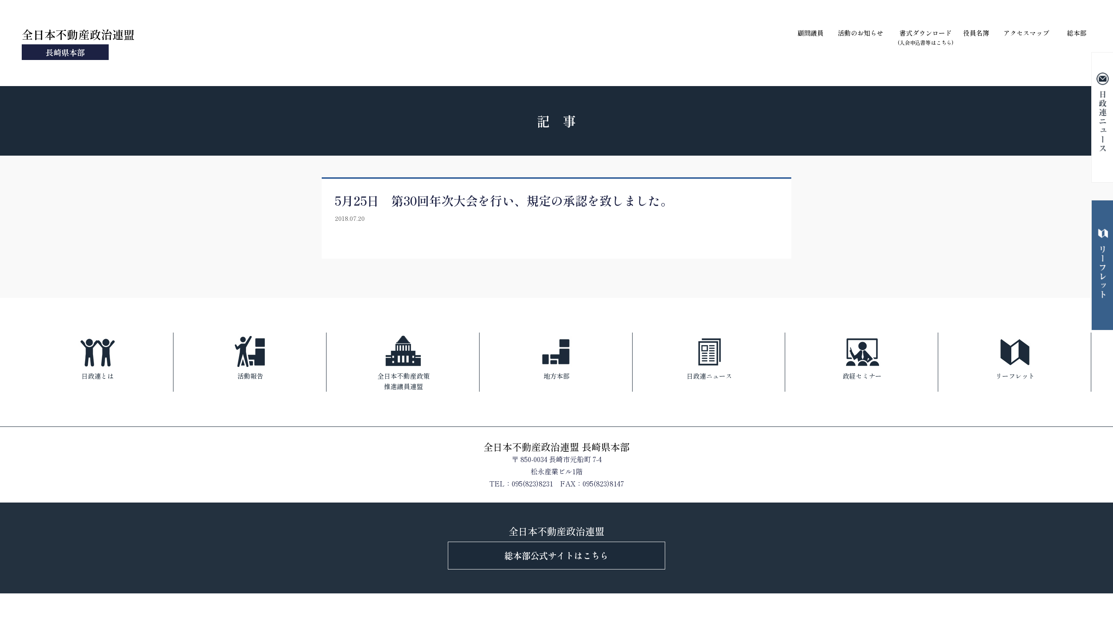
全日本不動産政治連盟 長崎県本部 (556, 446)
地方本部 (556, 375)
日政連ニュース (709, 375)
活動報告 (250, 375)
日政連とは (97, 375)
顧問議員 (810, 32)
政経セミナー (862, 375)
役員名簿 (976, 32)
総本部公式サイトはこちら (556, 555)
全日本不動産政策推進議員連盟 (403, 381)
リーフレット (1015, 375)
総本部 (1076, 32)
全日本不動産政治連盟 (78, 42)
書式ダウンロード (925, 37)
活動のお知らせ (860, 32)
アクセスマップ (1026, 32)
